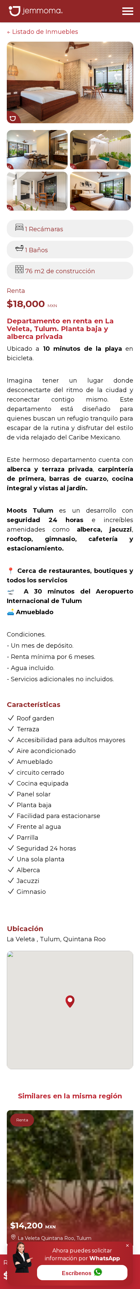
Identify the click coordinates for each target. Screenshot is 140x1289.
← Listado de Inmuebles (42, 32)
